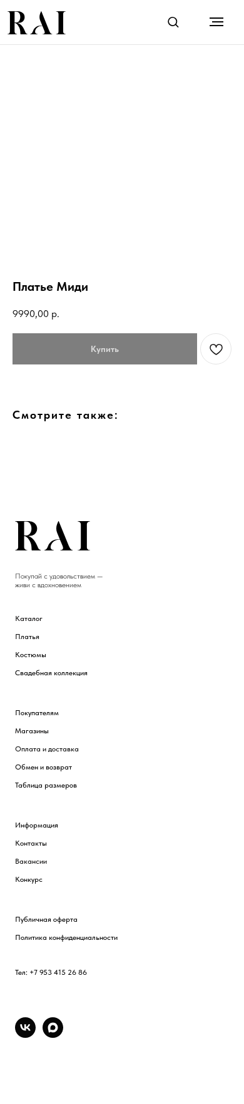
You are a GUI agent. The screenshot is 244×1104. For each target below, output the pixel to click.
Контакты (31, 843)
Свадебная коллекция (51, 672)
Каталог (29, 618)
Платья (27, 636)
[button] (173, 21)
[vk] (25, 1034)
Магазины (32, 730)
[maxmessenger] (53, 1034)
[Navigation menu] (216, 21)
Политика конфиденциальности (66, 937)
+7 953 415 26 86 (58, 972)
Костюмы (30, 654)
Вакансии (31, 861)
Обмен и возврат (43, 767)
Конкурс (29, 879)
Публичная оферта (46, 919)
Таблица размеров (46, 785)
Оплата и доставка (47, 749)
